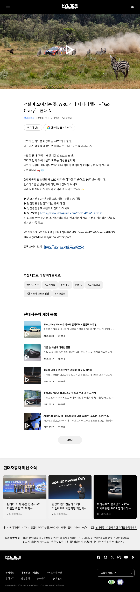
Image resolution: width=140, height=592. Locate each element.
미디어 (34, 128)
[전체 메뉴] (7, 6)
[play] (70, 49)
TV (25, 527)
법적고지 (9, 578)
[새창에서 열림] (111, 582)
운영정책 (25, 578)
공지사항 (9, 572)
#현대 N (65, 284)
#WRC (78, 284)
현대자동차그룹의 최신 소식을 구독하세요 (116, 527)
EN (132, 7)
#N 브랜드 (60, 293)
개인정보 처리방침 (30, 572)
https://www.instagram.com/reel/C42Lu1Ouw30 (71, 213)
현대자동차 (29, 118)
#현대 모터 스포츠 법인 (37, 293)
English (57, 579)
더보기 (70, 440)
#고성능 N (50, 284)
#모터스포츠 (94, 284)
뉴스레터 (41, 578)
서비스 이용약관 (54, 572)
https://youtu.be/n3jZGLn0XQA (64, 246)
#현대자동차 (32, 284)
